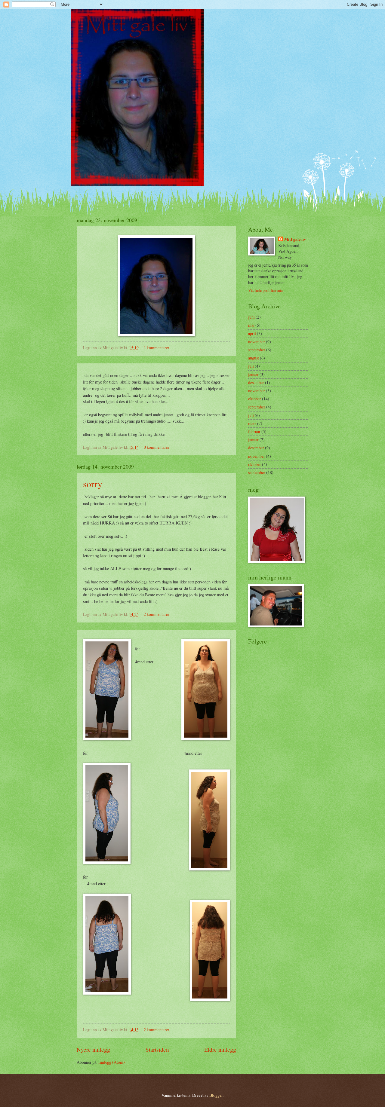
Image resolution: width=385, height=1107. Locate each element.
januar (253, 374)
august (253, 358)
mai (251, 325)
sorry (92, 484)
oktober (254, 399)
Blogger (216, 1095)
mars (252, 423)
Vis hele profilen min (265, 290)
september (256, 350)
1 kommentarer (156, 347)
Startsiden (157, 1049)
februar (254, 431)
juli (251, 366)
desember (256, 382)
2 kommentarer (156, 614)
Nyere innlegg (93, 1049)
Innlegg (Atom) (111, 1062)
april (252, 333)
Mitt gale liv (295, 239)
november (256, 341)
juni (251, 317)
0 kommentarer (156, 447)
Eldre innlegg (220, 1049)
